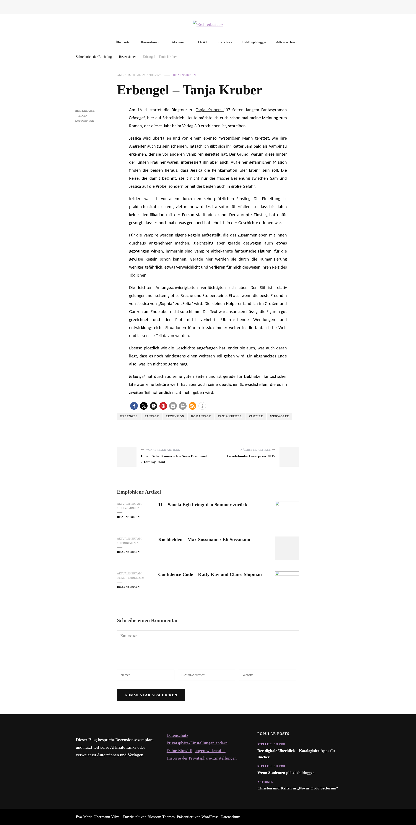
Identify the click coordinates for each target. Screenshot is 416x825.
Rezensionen (150, 42)
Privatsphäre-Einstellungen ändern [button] (197, 742)
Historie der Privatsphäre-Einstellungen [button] (202, 758)
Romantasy (201, 416)
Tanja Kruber (230, 416)
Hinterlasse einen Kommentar (85, 115)
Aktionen (179, 42)
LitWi (202, 42)
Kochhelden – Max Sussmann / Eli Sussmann (204, 539)
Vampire (256, 416)
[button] (134, 406)
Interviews (224, 42)
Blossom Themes (161, 817)
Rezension (175, 416)
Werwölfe (279, 416)
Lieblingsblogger (254, 42)
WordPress (210, 817)
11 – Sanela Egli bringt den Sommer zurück (202, 504)
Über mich (124, 42)
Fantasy (152, 416)
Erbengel (129, 416)
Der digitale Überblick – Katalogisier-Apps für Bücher (296, 753)
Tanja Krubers (210, 110)
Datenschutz (177, 735)
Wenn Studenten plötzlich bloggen (286, 772)
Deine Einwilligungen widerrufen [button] (196, 750)
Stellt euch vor (271, 744)
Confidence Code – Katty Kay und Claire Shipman (210, 574)
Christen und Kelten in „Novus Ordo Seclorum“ (297, 788)
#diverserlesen (286, 42)
